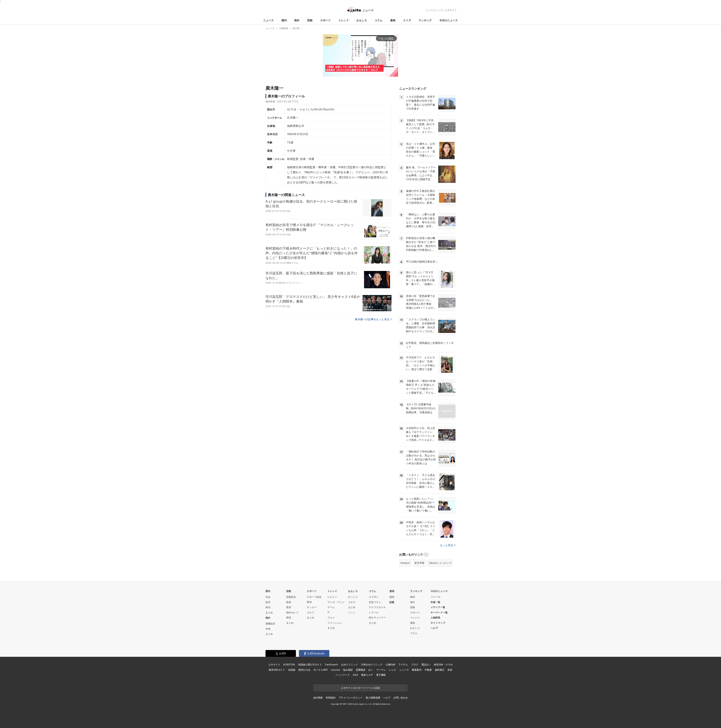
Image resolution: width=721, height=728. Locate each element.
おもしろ (361, 20)
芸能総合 (291, 596)
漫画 (392, 20)
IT (328, 612)
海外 (296, 20)
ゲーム (331, 607)
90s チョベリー (377, 617)
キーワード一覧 (439, 612)
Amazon (405, 562)
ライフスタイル (377, 607)
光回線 (291, 669)
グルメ (331, 617)
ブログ (414, 664)
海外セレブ (292, 612)
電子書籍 (381, 674)
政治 (267, 607)
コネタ (351, 602)
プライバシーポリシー (351, 697)
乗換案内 (416, 669)
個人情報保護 (373, 697)
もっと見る (446, 545)
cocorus (335, 669)
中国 (267, 628)
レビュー (332, 596)
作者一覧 (435, 602)
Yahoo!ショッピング (440, 562)
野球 (309, 602)
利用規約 (330, 697)
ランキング (425, 20)
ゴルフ (310, 612)
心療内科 (390, 664)
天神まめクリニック (372, 664)
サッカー (312, 607)
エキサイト (451, 10)
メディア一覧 (438, 607)
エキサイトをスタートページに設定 (360, 687)
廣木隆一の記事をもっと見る (372, 319)
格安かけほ (304, 669)
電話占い (426, 664)
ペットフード (342, 674)
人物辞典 (435, 617)
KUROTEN (289, 664)
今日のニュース (448, 20)
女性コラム (375, 602)
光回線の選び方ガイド (310, 664)
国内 (284, 20)
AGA (355, 674)
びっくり (353, 596)
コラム (378, 20)
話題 (391, 602)
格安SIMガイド (277, 669)
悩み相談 (348, 669)
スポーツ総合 (314, 596)
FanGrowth (331, 664)
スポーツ (325, 20)
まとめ (269, 612)
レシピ (392, 669)
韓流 (288, 617)
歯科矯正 (439, 669)
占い (370, 669)
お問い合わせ (400, 697)
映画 (288, 602)
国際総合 (270, 623)
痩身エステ (367, 674)
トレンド (343, 20)
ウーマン (381, 669)
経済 (267, 602)
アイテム (403, 664)
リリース (435, 596)
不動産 (428, 669)
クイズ (407, 20)
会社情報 (318, 697)
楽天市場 (419, 562)
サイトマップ (438, 622)
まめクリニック (349, 664)
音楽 (288, 607)
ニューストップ (433, 10)
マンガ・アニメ (336, 602)
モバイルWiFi (320, 669)
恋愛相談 (360, 669)
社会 (267, 596)
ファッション (334, 622)
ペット (351, 612)
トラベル (374, 612)
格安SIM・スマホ (443, 664)
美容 (449, 669)
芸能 (309, 20)
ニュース (268, 20)
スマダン (374, 596)
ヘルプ (434, 627)
